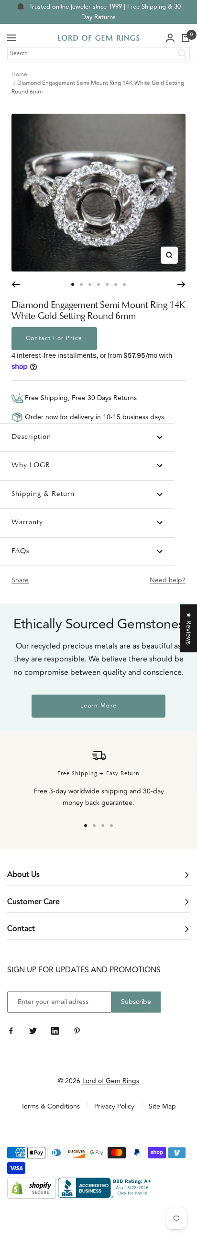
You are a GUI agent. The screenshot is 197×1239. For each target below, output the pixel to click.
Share (20, 580)
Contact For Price (54, 338)
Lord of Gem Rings (110, 1081)
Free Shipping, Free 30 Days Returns (80, 398)
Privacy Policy (114, 1106)
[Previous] (15, 284)
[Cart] (185, 38)
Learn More (98, 705)
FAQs (20, 551)
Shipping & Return (43, 494)
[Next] (181, 284)
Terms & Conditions (50, 1106)
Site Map (162, 1106)
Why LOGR (30, 465)
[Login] (170, 38)
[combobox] (98, 53)
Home (19, 74)
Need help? (168, 580)
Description (31, 437)
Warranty (27, 522)
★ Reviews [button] (189, 628)
